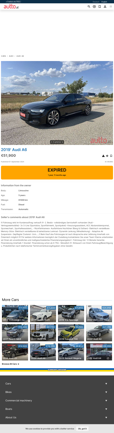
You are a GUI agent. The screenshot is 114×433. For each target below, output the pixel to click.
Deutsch (96, 2)
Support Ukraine (57, 370)
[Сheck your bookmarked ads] (99, 6)
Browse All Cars (9, 364)
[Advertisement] (57, 33)
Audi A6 (20, 56)
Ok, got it (82, 428)
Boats (8, 408)
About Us (10, 417)
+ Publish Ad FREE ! (13, 1)
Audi (11, 56)
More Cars (10, 300)
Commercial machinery (18, 400)
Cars (3, 56)
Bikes (8, 392)
